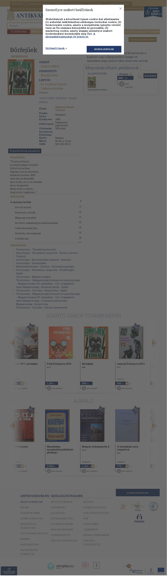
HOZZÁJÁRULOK (104, 49)
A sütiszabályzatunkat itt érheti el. (70, 35)
